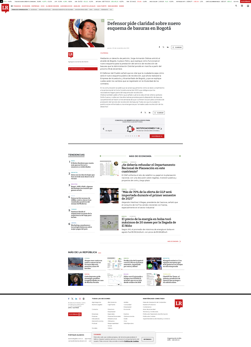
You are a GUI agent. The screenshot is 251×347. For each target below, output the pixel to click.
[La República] (5, 8)
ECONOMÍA (26, 6)
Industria (74, 184)
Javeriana (34, 9)
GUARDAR (178, 47)
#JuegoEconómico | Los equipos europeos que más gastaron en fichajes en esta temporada (173, 263)
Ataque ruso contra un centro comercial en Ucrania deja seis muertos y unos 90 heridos (93, 264)
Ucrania (87, 258)
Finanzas (94, 316)
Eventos (126, 314)
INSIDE (121, 6)
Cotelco (96, 9)
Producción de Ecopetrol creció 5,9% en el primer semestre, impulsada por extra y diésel (133, 263)
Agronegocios (96, 302)
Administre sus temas (77, 69)
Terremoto (104, 9)
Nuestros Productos (149, 304)
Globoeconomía (129, 316)
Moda (73, 161)
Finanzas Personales (114, 316)
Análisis (126, 302)
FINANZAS (17, 6)
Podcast (94, 323)
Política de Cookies (131, 341)
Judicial (87, 274)
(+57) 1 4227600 (73, 307)
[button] (103, 129)
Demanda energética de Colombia (62, 9)
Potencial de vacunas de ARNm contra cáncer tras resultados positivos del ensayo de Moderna (81, 201)
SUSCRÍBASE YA (157, 136)
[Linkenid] (77, 299)
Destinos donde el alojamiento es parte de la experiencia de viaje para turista (81, 214)
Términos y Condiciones (150, 311)
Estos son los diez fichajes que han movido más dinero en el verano (83, 177)
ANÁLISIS (77, 6)
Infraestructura (112, 318)
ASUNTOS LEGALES (88, 6)
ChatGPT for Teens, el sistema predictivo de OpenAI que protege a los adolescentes (171, 279)
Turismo (74, 209)
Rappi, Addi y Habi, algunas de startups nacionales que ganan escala (82, 188)
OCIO (42, 6)
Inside (125, 318)
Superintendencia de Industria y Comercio (156, 318)
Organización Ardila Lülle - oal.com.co (174, 339)
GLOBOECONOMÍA (52, 6)
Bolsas (126, 274)
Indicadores (95, 318)
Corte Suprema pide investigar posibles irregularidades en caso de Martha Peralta (94, 279)
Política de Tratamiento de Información (155, 314)
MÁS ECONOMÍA (173, 241)
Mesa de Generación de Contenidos (154, 302)
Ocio (125, 321)
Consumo (95, 309)
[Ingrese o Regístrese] (247, 5)
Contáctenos (147, 307)
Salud (73, 195)
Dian (91, 9)
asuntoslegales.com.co (75, 338)
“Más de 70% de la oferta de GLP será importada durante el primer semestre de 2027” (149, 195)
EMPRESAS (35, 6)
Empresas (95, 314)
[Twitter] (163, 47)
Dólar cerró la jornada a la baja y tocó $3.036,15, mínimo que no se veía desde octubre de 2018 (133, 279)
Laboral (73, 223)
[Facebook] (159, 47)
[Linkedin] (167, 47)
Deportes (74, 172)
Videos (110, 328)
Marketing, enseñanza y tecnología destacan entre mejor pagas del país (81, 227)
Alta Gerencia (112, 302)
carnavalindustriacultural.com (77, 341)
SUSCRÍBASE (245, 1)
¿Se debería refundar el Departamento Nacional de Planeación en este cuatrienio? (148, 168)
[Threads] (84, 299)
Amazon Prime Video (81, 9)
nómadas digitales (44, 9)
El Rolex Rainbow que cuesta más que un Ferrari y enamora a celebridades (82, 165)
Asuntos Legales (97, 304)
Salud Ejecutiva (128, 323)
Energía (126, 258)
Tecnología (167, 274)
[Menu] (12, 6)
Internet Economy (97, 321)
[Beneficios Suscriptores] (242, 6)
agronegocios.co (90, 338)
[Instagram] (80, 299)
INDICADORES (113, 6)
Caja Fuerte (111, 304)
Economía (127, 309)
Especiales (111, 314)
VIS (111, 9)
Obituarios (111, 321)
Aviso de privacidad (149, 309)
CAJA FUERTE (101, 6)
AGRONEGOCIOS (66, 6)
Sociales (94, 328)
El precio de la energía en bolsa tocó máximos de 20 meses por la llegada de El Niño (149, 222)
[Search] (236, 6)
